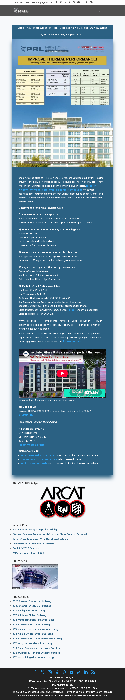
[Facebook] (56, 2)
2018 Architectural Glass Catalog (31, 624)
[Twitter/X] (61, 2)
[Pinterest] (74, 2)
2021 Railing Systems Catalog (29, 610)
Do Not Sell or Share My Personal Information (82, 695)
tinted (71, 309)
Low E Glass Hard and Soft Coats (39, 459)
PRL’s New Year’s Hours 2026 (28, 552)
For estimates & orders (31, 444)
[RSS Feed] (91, 2)
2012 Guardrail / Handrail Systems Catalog (36, 652)
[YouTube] (78, 2)
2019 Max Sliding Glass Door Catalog (33, 619)
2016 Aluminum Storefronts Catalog (32, 633)
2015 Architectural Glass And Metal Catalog (37, 638)
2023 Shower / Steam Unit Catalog (31, 601)
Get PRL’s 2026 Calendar (26, 548)
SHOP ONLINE (26, 414)
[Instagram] (65, 2)
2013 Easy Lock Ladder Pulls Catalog (32, 643)
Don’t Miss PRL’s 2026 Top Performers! (33, 543)
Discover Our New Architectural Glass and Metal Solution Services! (49, 534)
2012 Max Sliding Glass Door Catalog (33, 657)
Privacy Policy (94, 691)
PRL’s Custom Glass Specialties (38, 455)
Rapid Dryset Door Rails (34, 463)
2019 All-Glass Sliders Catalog (29, 615)
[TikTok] (83, 2)
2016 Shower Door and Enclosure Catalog (35, 629)
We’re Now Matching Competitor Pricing (35, 529)
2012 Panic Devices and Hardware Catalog (36, 648)
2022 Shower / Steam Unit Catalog (31, 605)
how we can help (72, 341)
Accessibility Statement (41, 695)
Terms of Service (74, 691)
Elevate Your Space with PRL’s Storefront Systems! (40, 538)
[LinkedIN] (87, 2)
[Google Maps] (70, 2)
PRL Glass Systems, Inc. (57, 34)
